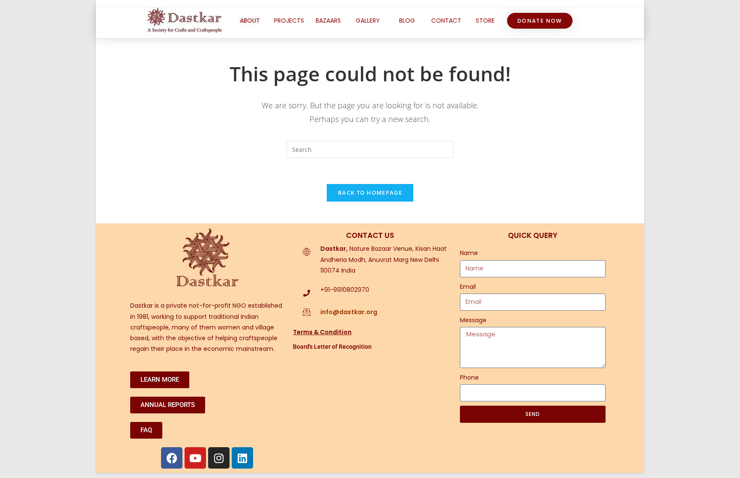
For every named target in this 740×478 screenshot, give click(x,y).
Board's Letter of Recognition (332, 346)
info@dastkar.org (348, 312)
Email (468, 286)
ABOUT (250, 20)
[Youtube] (195, 458)
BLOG (407, 20)
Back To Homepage (370, 192)
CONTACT (446, 20)
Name (469, 253)
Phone (469, 377)
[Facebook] (171, 458)
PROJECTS (289, 20)
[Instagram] (219, 458)
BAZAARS (328, 20)
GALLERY (368, 20)
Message (473, 320)
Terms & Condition (322, 332)
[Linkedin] (242, 458)
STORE (485, 20)
